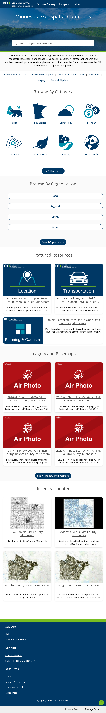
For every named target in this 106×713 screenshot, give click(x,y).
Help (7, 634)
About (8, 676)
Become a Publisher (15, 639)
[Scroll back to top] (101, 702)
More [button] (77, 4)
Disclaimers (11, 692)
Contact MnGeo (13, 655)
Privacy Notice (13, 687)
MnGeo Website (13, 682)
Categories (65, 4)
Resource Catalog (46, 4)
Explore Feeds (72, 709)
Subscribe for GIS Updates (19, 660)
